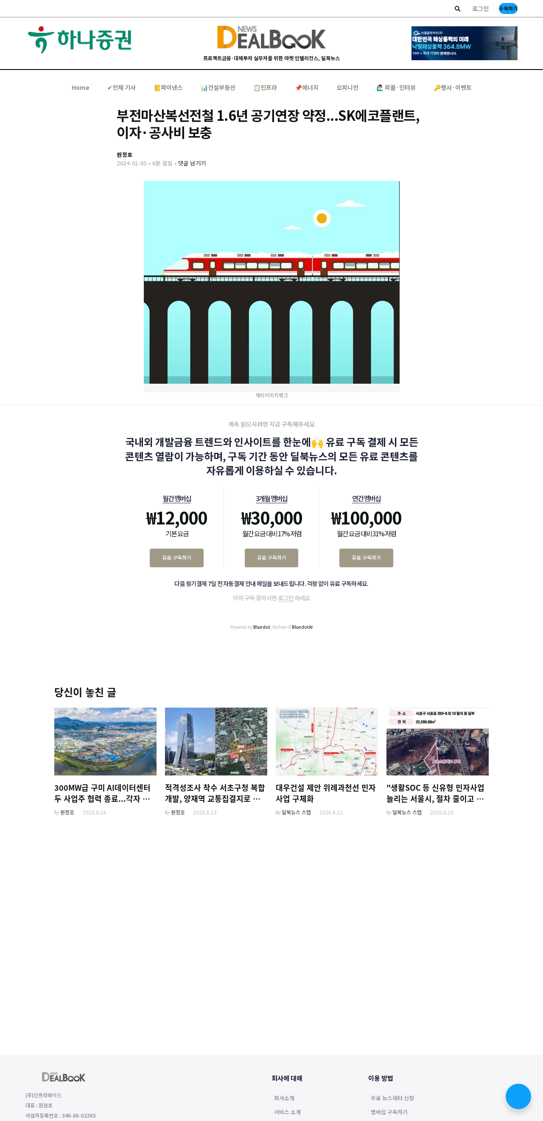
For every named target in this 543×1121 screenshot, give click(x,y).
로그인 (480, 8)
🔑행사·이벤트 (453, 87)
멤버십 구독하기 (389, 1112)
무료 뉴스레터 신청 (392, 1098)
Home (81, 87)
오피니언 (347, 87)
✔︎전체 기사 (121, 87)
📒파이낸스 (168, 87)
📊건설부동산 (218, 87)
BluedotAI (302, 627)
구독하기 (508, 8)
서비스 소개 (287, 1112)
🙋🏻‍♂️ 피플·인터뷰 (396, 87)
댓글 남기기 (192, 163)
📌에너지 (307, 87)
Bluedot (261, 627)
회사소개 (284, 1098)
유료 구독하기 (176, 557)
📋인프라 (265, 87)
